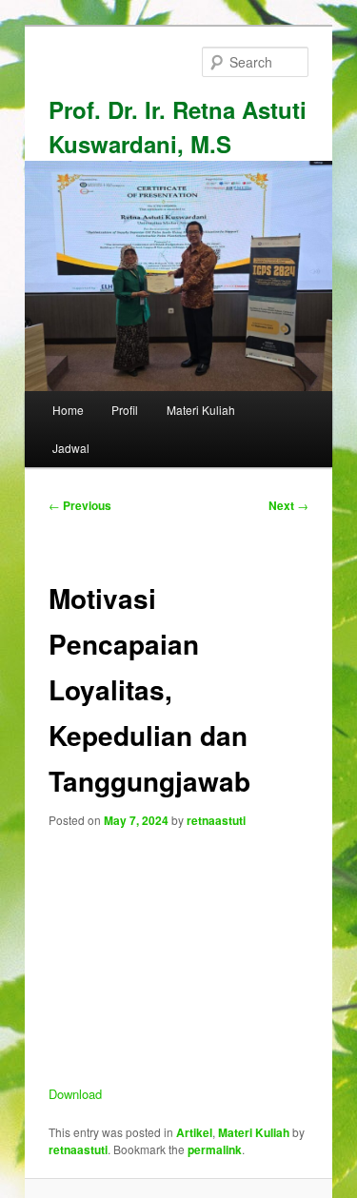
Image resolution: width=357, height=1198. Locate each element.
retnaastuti (216, 820)
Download (75, 1094)
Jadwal (70, 448)
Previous (80, 505)
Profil (124, 410)
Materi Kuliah (201, 410)
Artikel (194, 1132)
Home (68, 410)
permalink (215, 1149)
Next (288, 505)
